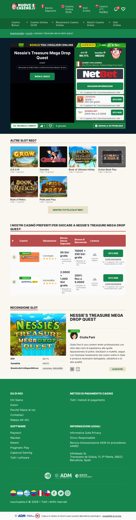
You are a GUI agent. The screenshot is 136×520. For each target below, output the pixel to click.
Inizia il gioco (42, 76)
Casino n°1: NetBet (103, 9)
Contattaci (17, 414)
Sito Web (117, 99)
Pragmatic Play (19, 447)
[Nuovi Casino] (23, 9)
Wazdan (15, 437)
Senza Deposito (50, 9)
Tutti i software (19, 457)
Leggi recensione (113, 259)
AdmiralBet (58, 368)
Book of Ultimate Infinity (82, 169)
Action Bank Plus (107, 169)
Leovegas (47, 368)
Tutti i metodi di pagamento (87, 400)
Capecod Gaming (21, 452)
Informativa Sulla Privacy (85, 432)
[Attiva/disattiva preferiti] (123, 9)
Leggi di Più (117, 369)
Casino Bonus (16, 23)
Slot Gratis (86, 9)
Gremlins (44, 169)
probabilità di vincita (111, 516)
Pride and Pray (48, 199)
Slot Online (117, 23)
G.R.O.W (14, 169)
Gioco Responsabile (82, 437)
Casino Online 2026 (69, 9)
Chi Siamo (16, 400)
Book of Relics (18, 199)
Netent (14, 442)
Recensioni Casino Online (67, 23)
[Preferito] (50, 126)
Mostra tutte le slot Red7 (68, 210)
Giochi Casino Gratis (95, 23)
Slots (29, 33)
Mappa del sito (19, 419)
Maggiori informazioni (100, 86)
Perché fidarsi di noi (22, 410)
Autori (14, 405)
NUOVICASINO (17, 33)
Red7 (43, 63)
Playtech (15, 432)
